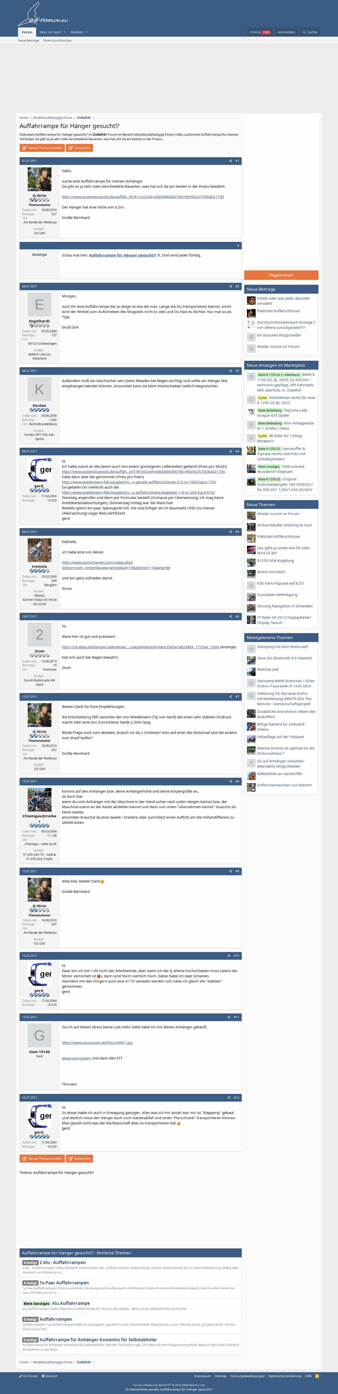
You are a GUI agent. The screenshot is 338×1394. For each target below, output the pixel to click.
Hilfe (308, 1376)
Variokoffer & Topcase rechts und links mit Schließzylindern (281, 453)
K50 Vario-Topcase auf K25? (280, 583)
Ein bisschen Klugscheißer (279, 335)
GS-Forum (30, 1376)
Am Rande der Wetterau (40, 222)
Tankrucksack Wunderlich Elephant (281, 469)
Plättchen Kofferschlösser (278, 310)
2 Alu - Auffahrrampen (55, 1262)
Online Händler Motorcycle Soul (284, 524)
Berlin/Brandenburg (43, 424)
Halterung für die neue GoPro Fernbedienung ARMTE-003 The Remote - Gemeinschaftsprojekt (284, 698)
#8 (237, 781)
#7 (237, 697)
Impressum (202, 1376)
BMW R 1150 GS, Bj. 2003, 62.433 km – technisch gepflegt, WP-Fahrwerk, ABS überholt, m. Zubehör (286, 382)
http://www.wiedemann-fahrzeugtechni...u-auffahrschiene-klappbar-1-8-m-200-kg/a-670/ (138, 492)
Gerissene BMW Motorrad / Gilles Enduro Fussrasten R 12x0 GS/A (285, 683)
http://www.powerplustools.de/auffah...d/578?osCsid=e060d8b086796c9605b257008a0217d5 (143, 471)
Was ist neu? (50, 31)
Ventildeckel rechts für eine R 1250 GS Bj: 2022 (286, 400)
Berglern (51, 585)
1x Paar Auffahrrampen (56, 1283)
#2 (237, 286)
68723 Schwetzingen (42, 343)
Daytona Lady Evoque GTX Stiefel (282, 413)
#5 (237, 532)
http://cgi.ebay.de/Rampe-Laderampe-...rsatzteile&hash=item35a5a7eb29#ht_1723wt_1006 (140, 646)
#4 (237, 451)
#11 (236, 1017)
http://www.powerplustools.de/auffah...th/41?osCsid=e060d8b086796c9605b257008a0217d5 (143, 196)
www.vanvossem (76, 1058)
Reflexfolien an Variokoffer (279, 773)
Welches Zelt (268, 669)
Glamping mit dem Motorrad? (282, 646)
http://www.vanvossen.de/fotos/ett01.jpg (97, 1042)
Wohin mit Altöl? (271, 571)
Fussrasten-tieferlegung (277, 594)
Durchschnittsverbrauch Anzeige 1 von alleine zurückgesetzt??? (286, 325)
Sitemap (221, 1376)
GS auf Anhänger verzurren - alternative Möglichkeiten (281, 763)
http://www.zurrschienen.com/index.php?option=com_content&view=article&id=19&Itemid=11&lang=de (116, 565)
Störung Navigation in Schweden (285, 605)
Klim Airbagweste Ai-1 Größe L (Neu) (285, 425)
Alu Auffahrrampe (57, 1303)
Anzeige (39, 254)
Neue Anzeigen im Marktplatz (276, 365)
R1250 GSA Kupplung (275, 560)
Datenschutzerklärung (284, 1376)
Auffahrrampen (48, 1319)
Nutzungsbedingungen (247, 1376)
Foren (27, 31)
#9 (237, 871)
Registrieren (281, 275)
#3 (237, 371)
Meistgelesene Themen (270, 637)
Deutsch (51, 1376)
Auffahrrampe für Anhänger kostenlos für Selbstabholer (90, 1339)
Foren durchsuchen (57, 40)
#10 (236, 956)
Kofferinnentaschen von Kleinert (284, 784)
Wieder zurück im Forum (278, 346)
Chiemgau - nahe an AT (41, 844)
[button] (64, 32)
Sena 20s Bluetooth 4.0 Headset (284, 657)
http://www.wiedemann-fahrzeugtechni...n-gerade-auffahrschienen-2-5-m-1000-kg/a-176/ (139, 481)
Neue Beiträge (28, 40)
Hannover (50, 669)
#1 (237, 161)
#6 (237, 616)
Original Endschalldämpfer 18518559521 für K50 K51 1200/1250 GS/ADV (285, 484)
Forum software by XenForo (169, 1385)
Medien (77, 31)
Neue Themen (261, 504)
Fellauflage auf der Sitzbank (280, 736)
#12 (236, 1097)
